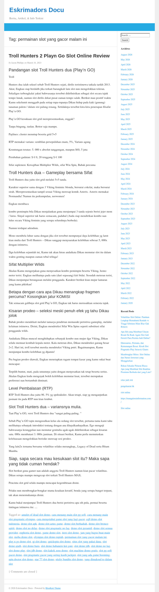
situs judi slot (127, 379)
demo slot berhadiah (75, 523)
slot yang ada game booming (93, 555)
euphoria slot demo (30, 532)
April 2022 (125, 288)
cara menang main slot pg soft (69, 514)
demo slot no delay (26, 528)
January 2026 (127, 79)
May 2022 (125, 283)
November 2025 (128, 89)
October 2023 (127, 213)
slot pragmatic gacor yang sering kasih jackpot (49, 555)
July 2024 (125, 168)
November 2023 (128, 208)
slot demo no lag (100, 546)
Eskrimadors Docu (36, 10)
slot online (125, 392)
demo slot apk (29, 523)
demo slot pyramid (81, 528)
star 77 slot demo (44, 559)
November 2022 (128, 268)
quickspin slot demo (59, 541)
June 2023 (125, 233)
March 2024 (126, 188)
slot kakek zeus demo (55, 550)
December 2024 (128, 143)
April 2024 (125, 183)
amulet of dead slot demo (36, 514)
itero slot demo (70, 532)
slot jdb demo (34, 550)
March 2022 (126, 293)
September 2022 (128, 278)
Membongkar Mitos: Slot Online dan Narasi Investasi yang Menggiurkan (135, 357)
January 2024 (127, 198)
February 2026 (127, 74)
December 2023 (128, 203)
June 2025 (125, 114)
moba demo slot (23, 537)
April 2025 (125, 124)
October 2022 (127, 273)
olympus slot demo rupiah (48, 537)
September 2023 (128, 218)
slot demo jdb (82, 546)
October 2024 (127, 154)
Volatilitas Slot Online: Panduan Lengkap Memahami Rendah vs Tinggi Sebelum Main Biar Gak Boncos (135, 322)
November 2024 (128, 148)
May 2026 (125, 59)
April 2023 (125, 243)
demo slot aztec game (50, 523)
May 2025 (125, 119)
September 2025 (128, 99)
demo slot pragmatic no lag (54, 528)
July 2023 (125, 228)
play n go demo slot (20, 541)
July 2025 (125, 109)
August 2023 (126, 223)
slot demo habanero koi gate (57, 546)
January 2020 (127, 302)
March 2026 (126, 69)
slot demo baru (31, 546)
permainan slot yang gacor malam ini (86, 537)
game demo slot (51, 532)
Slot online (125, 408)
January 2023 (127, 258)
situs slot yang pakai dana (86, 541)
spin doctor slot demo (21, 559)
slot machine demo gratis (83, 550)
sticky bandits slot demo (69, 559)
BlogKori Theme (53, 588)
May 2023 (125, 238)
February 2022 (127, 298)
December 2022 (128, 263)
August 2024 (126, 163)
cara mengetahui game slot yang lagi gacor (61, 519)
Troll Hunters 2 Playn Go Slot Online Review (59, 55)
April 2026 (125, 64)
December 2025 (128, 84)
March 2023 (126, 248)
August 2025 (126, 104)
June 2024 (125, 173)
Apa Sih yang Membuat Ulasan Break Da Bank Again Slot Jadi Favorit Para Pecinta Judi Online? (135, 334)
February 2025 (127, 134)
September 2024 (128, 158)
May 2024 (125, 178)
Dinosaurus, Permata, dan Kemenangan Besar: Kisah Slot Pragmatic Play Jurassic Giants (134, 346)
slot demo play (17, 550)
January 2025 (127, 139)
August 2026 (126, 54)
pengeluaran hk (127, 386)
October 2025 (127, 94)
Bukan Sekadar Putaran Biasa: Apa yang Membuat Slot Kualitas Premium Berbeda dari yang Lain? (136, 369)
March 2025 (126, 129)
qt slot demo (39, 541)
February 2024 (127, 193)
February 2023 (127, 253)
